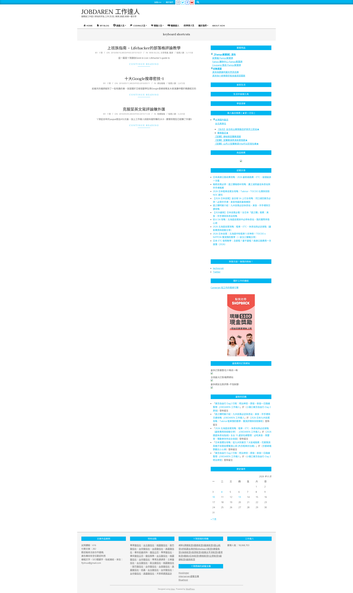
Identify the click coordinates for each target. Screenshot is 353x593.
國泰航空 (198, 545)
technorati (218, 268)
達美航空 (208, 545)
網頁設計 (167, 573)
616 (94, 545)
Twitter (216, 271)
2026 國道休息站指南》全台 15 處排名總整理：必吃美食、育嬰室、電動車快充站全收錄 (242, 435)
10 (213, 497)
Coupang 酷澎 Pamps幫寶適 (226, 65)
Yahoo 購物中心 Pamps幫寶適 (227, 61)
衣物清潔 (217, 68)
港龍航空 (188, 545)
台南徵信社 (157, 548)
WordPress (190, 589)
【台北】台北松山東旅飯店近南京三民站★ (238, 129)
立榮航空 (213, 556)
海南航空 (186, 552)
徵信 (147, 555)
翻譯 (171, 52)
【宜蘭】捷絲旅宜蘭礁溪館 (227, 136)
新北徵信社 (155, 562)
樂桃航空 (204, 556)
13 (239, 497)
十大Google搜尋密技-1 (144, 78)
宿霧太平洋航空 (209, 552)
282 (94, 548)
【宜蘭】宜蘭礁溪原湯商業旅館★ (231, 140)
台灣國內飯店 (221, 119)
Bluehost (183, 579)
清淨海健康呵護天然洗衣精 (225, 72)
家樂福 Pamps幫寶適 (222, 58)
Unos (173, 589)
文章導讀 (164, 52)
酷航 (186, 556)
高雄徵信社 (148, 573)
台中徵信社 (144, 548)
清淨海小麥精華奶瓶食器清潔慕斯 (228, 75)
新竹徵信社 (137, 566)
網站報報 (161, 83)
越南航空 (190, 559)
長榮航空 (196, 552)
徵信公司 (154, 552)
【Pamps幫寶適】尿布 (224, 54)
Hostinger (184, 572)
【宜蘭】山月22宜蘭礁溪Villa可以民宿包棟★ (236, 143)
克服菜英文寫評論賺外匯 (144, 109)
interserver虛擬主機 (189, 576)
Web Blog (154, 52)
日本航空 (194, 556)
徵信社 (137, 545)
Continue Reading (144, 64)
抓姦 (141, 552)
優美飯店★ (222, 132)
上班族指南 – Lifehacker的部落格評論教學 (144, 48)
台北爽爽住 (220, 123)
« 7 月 (213, 519)
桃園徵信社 (162, 545)
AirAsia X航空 (205, 549)
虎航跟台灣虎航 (189, 549)
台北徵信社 (148, 545)
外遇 (159, 559)
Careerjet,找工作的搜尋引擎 (225, 287)
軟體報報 (161, 114)
